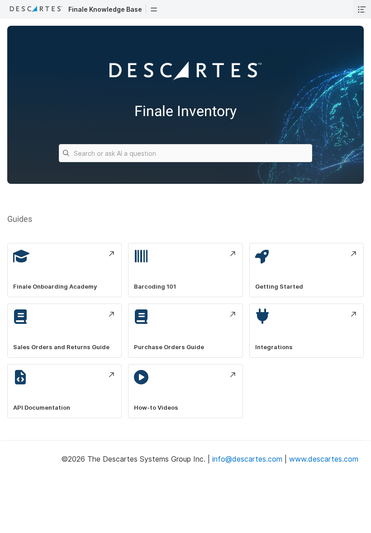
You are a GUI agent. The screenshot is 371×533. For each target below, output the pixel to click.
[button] (154, 9)
